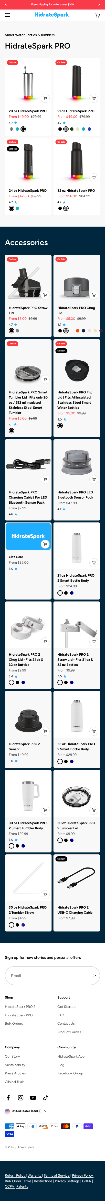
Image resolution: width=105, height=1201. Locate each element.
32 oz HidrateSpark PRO (76, 191)
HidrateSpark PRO (19, 1015)
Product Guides (69, 1032)
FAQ (60, 1015)
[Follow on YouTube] (33, 1097)
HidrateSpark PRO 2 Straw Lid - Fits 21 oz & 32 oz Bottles (75, 659)
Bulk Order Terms (18, 1181)
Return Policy (15, 1175)
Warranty (35, 1175)
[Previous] (6, 4)
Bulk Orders (14, 1023)
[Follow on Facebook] (8, 1097)
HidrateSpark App (70, 1056)
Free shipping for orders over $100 (52, 4)
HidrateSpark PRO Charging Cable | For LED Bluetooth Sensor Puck (28, 497)
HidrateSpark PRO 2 (20, 1007)
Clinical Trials (14, 1082)
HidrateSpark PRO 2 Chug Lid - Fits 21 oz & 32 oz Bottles (26, 659)
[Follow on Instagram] (20, 1097)
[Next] (99, 4)
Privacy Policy (83, 1175)
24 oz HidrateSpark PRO (28, 191)
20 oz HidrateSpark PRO (28, 111)
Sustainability (15, 1065)
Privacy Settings (67, 1181)
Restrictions (43, 1181)
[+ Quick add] (45, 98)
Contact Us (66, 1023)
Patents (22, 1186)
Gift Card (16, 557)
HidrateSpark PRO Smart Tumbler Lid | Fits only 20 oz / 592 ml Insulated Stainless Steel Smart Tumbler (28, 402)
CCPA (10, 1186)
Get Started (66, 1007)
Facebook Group (70, 1073)
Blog (60, 1065)
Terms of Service (57, 1175)
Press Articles (15, 1073)
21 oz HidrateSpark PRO (75, 111)
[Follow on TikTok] (45, 1097)
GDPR (87, 1181)
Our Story (12, 1056)
